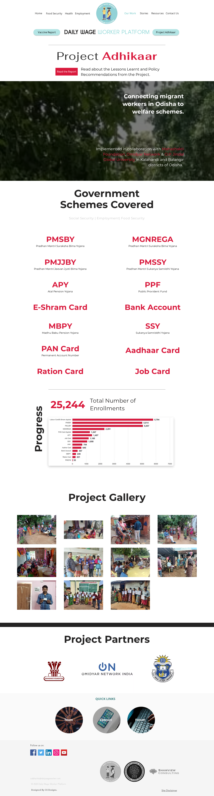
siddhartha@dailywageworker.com (45, 778)
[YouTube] (64, 752)
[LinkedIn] (49, 752)
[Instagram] (56, 752)
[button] (54, 13)
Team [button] (68, 720)
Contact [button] (106, 720)
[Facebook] (33, 752)
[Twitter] (41, 752)
